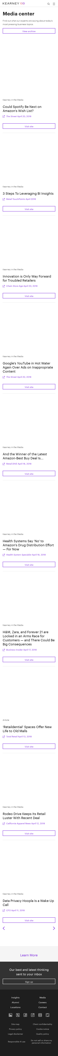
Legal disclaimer (15, 1033)
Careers (43, 1002)
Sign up (29, 981)
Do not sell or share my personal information (41, 1041)
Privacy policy (15, 1028)
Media (43, 997)
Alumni (15, 1002)
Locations (15, 1007)
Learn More (29, 954)
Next (54, 928)
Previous (4, 928)
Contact (42, 1007)
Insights (15, 997)
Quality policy (42, 1033)
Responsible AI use (16, 1041)
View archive (28, 31)
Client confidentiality (42, 1023)
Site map (15, 1023)
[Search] (48, 4)
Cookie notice (42, 1028)
